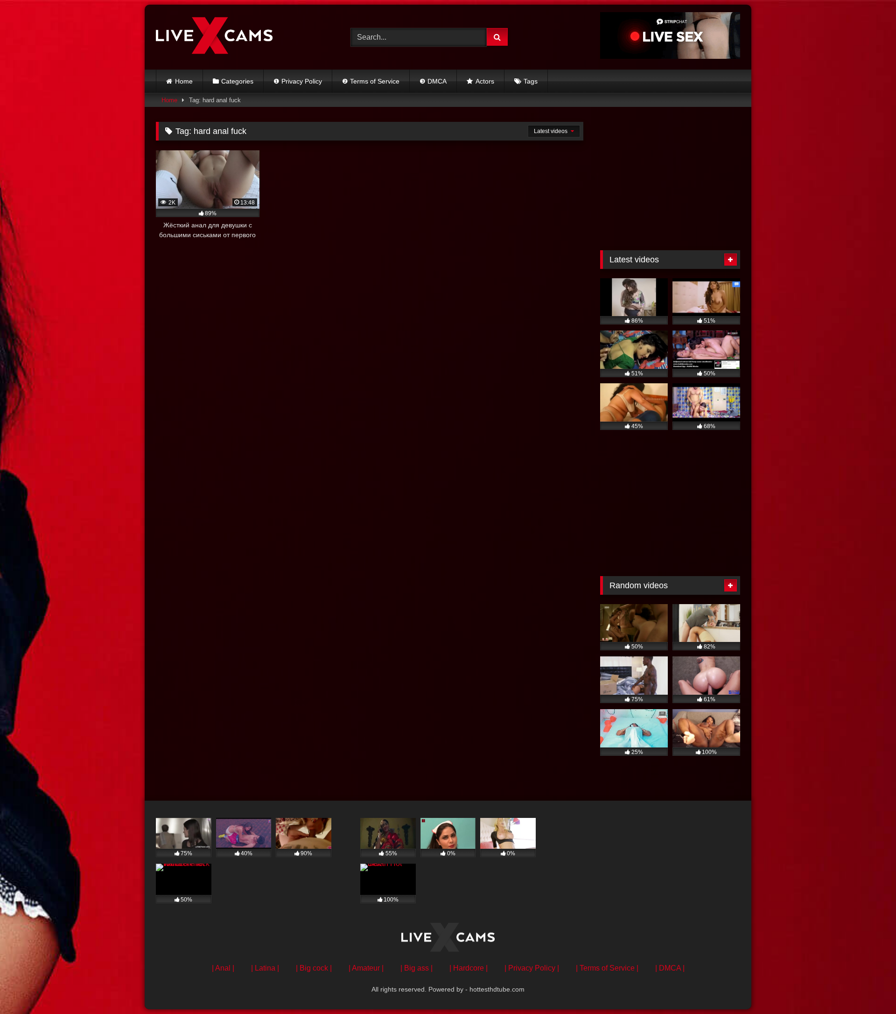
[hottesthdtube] (214, 37)
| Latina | (265, 968)
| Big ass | (416, 968)
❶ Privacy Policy (297, 81)
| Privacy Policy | (531, 968)
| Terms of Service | (607, 968)
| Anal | (223, 968)
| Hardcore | (468, 968)
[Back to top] (867, 986)
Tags (531, 81)
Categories (237, 81)
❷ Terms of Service (370, 81)
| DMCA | (670, 968)
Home (184, 81)
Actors (485, 81)
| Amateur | (366, 968)
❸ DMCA (433, 81)
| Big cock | (314, 968)
